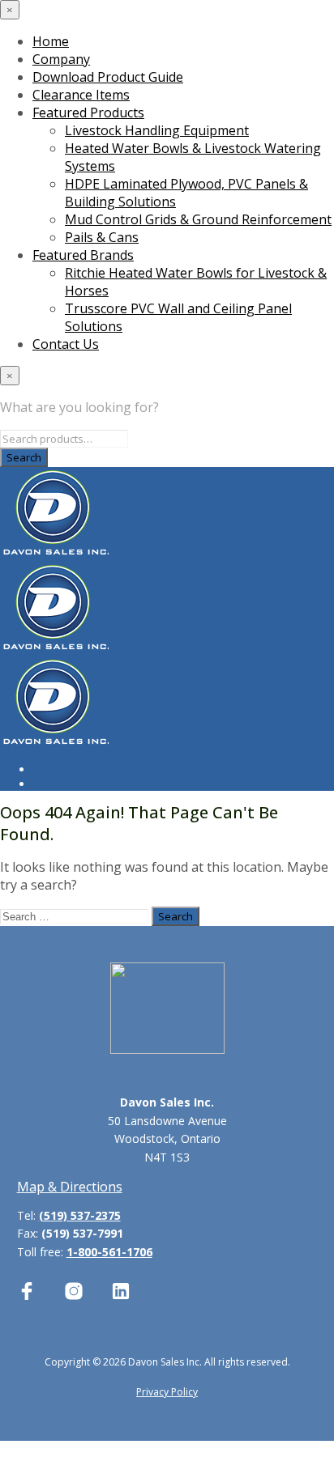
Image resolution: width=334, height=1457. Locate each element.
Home (50, 41)
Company (61, 59)
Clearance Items (81, 95)
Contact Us (65, 344)
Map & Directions (69, 1187)
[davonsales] (26, 1291)
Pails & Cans (102, 237)
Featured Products (88, 112)
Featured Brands (83, 255)
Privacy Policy (167, 1392)
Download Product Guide (107, 77)
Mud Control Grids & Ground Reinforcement (198, 219)
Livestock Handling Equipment (157, 130)
